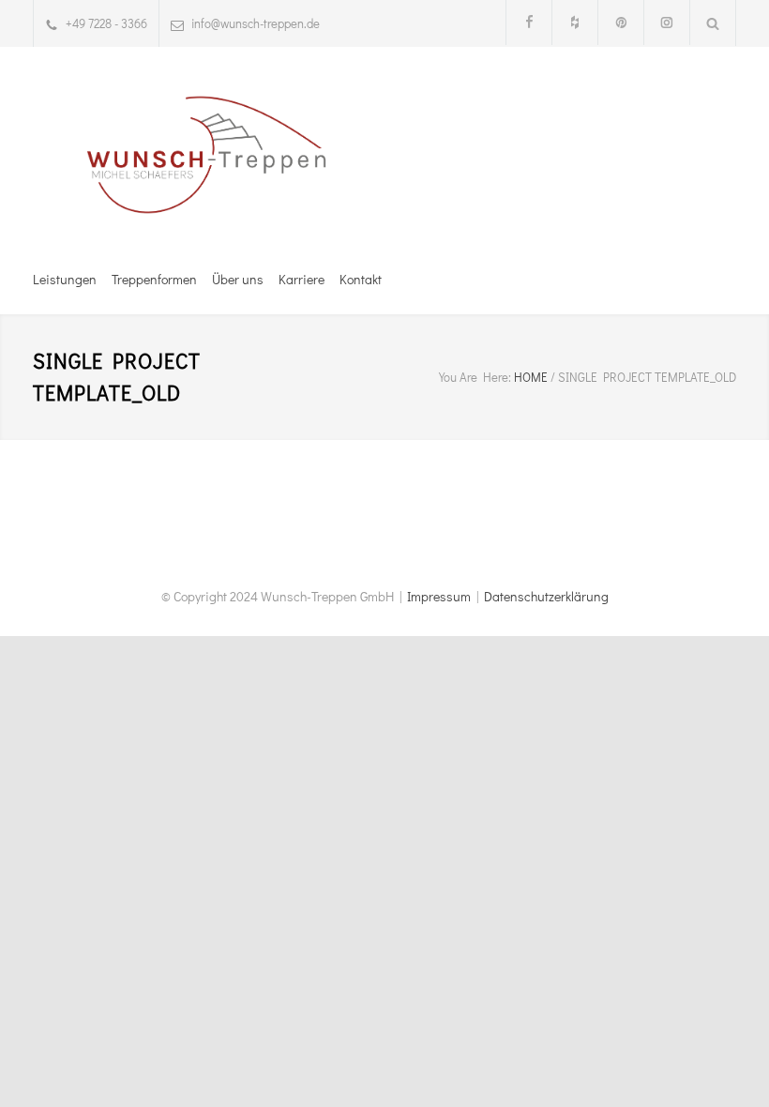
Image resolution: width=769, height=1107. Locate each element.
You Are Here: (475, 377)
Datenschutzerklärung (546, 596)
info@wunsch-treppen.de (255, 23)
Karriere (301, 279)
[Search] (713, 23)
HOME (531, 377)
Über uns (238, 279)
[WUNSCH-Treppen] (206, 154)
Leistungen (65, 279)
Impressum (439, 596)
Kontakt (360, 279)
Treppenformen (154, 279)
